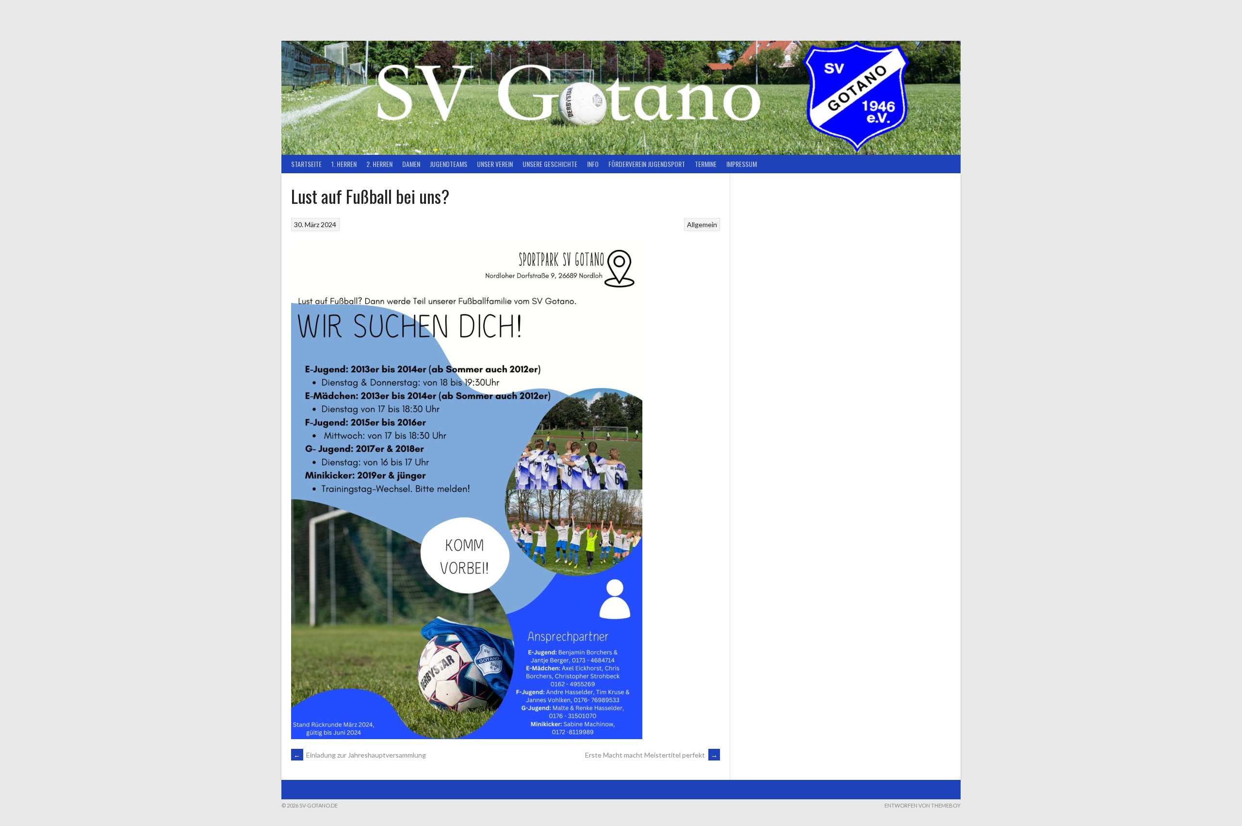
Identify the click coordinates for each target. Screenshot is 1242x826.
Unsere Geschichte (550, 164)
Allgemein (702, 224)
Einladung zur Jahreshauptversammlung (360, 755)
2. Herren (379, 164)
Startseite (306, 164)
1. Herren (344, 164)
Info (593, 164)
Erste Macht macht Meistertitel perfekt (651, 755)
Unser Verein (495, 164)
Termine (706, 164)
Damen (411, 164)
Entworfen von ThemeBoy (922, 805)
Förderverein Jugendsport (646, 164)
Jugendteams (448, 164)
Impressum (741, 164)
